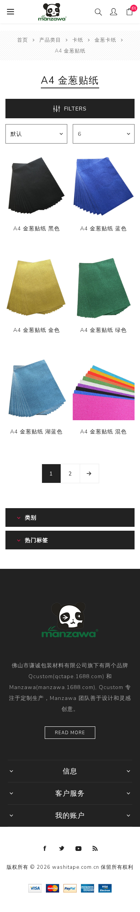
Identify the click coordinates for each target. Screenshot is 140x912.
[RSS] (95, 848)
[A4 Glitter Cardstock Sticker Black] (36, 186)
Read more (70, 733)
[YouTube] (78, 848)
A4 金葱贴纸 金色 (36, 330)
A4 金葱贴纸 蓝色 (103, 228)
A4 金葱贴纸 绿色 (103, 330)
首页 (22, 40)
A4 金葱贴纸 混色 (103, 431)
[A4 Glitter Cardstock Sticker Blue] (104, 186)
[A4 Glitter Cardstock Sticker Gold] (36, 288)
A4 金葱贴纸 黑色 (36, 228)
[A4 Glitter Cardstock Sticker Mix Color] (104, 389)
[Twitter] (62, 848)
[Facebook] (45, 848)
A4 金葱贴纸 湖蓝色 (36, 431)
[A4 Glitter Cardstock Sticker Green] (104, 288)
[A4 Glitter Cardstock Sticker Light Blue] (36, 389)
